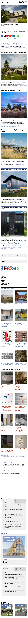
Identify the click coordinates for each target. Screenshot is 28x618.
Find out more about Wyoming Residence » (13, 203)
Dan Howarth (4, 38)
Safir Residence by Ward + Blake (11, 90)
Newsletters (5, 283)
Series (3, 276)
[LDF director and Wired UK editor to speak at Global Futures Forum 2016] (21, 2)
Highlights (7, 603)
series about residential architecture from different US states (13, 47)
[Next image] (25, 16)
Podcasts (4, 284)
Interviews (4, 277)
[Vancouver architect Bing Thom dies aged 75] (19, 2)
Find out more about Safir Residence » (10, 126)
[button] (23, 2)
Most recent (17, 501)
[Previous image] (2, 16)
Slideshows (11, 248)
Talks (3, 280)
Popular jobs (5, 569)
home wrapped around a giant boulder (10, 44)
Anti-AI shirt (19, 605)
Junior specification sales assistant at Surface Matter (14, 582)
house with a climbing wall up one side (11, 43)
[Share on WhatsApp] (18, 36)
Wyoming (6, 46)
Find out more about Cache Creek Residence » (12, 242)
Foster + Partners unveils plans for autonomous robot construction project (13, 525)
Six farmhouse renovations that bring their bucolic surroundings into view (14, 520)
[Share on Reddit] (10, 36)
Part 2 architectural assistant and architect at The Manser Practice (13, 573)
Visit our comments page (7, 456)
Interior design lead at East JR (12, 586)
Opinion (3, 279)
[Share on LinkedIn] (12, 36)
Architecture (4, 248)
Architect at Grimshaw (11, 591)
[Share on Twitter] (5, 36)
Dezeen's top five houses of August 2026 (13, 505)
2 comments (4, 41)
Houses (12, 245)
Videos (3, 281)
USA (8, 245)
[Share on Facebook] (2, 36)
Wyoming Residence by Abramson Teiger (13, 169)
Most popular (5, 501)
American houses (19, 245)
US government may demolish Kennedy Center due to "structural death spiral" (14, 515)
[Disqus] (14, 477)
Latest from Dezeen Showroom (10, 369)
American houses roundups (8, 247)
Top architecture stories (9, 498)
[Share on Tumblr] (15, 36)
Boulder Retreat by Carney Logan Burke (13, 52)
